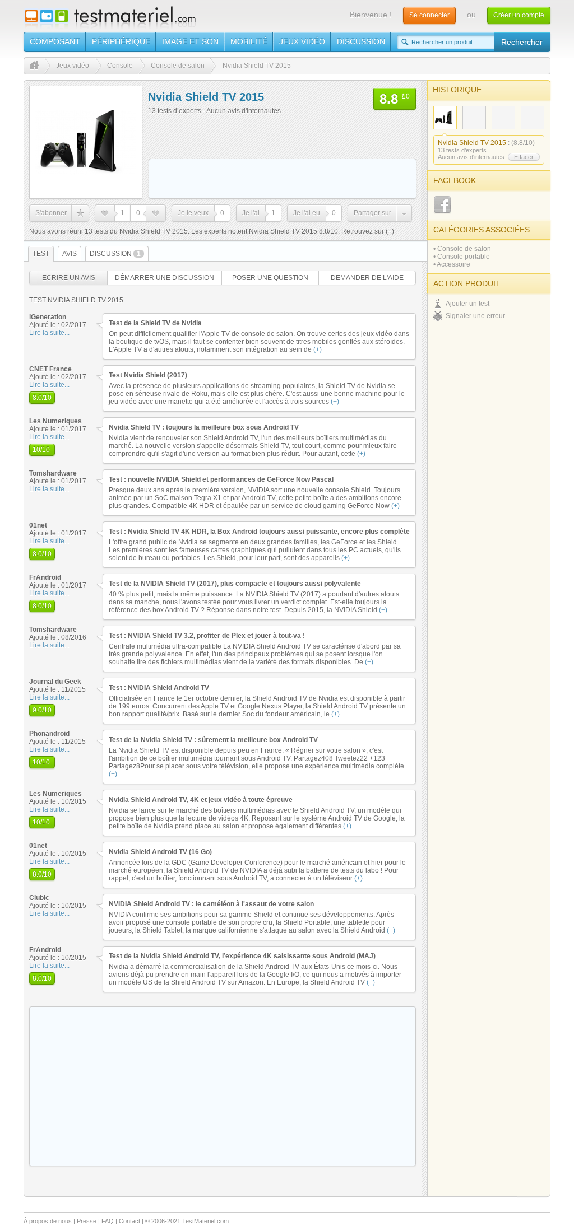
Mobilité (248, 41)
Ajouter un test (467, 303)
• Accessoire (451, 264)
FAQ (107, 1221)
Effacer (524, 156)
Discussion (361, 41)
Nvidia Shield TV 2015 (472, 143)
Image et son (190, 41)
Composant (55, 41)
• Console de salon (462, 249)
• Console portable (461, 256)
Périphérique (121, 41)
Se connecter (429, 15)
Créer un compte (518, 15)
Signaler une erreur (475, 316)
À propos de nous (48, 1221)
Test (41, 254)
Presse (86, 1221)
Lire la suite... (49, 333)
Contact (129, 1221)
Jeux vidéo (302, 41)
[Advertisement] (282, 178)
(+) (389, 231)
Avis (69, 254)
